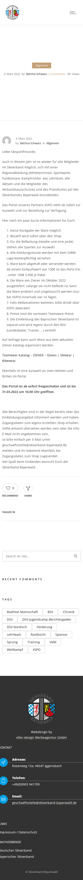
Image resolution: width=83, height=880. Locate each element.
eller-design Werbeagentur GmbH (41, 737)
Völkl (53, 642)
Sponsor (61, 634)
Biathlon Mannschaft (22, 612)
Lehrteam (14, 634)
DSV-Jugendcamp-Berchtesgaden (46, 619)
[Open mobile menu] (74, 12)
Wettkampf (15, 649)
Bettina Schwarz (36, 74)
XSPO (37, 649)
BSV (50, 612)
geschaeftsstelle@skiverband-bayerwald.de (44, 803)
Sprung (12, 642)
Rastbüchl (38, 634)
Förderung (44, 627)
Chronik (68, 612)
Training (33, 642)
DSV (10, 619)
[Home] (12, 19)
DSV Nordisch (17, 627)
